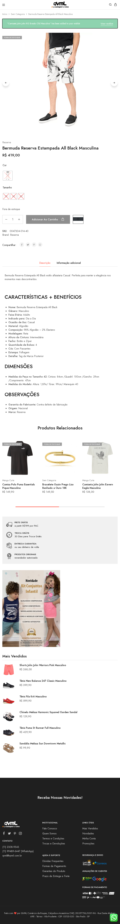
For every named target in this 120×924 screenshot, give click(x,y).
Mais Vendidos (90, 828)
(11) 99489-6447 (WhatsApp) (18, 851)
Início (4, 14)
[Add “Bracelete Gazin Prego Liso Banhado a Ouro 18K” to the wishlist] (72, 455)
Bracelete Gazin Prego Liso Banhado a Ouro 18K (58, 486)
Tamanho (7, 187)
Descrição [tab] (44, 263)
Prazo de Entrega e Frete (56, 876)
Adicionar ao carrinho (45, 219)
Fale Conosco (49, 828)
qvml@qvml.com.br (12, 855)
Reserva (6, 142)
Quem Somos (49, 833)
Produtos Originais (25, 554)
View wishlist (107, 23)
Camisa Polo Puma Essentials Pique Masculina (18, 486)
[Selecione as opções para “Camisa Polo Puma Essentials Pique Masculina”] (32, 444)
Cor (5, 165)
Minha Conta (89, 838)
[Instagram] (20, 834)
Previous (5, 82)
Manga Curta (8, 480)
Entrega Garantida (25, 544)
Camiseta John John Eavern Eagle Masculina (97, 486)
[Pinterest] (15, 834)
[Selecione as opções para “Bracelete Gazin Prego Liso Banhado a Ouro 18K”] (72, 444)
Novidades (88, 833)
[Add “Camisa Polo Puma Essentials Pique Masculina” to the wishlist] (32, 455)
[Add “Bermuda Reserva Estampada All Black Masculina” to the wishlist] (78, 219)
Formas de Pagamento (54, 866)
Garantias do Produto (53, 871)
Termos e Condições (53, 838)
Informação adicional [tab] (69, 263)
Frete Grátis (21, 522)
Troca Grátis (22, 533)
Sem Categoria (18, 14)
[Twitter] (9, 834)
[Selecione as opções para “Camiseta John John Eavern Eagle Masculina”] (112, 444)
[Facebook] (4, 834)
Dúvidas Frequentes (52, 861)
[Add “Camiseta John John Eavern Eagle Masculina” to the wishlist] (112, 455)
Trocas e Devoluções (53, 843)
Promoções (88, 843)
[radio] (7, 175)
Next (114, 82)
